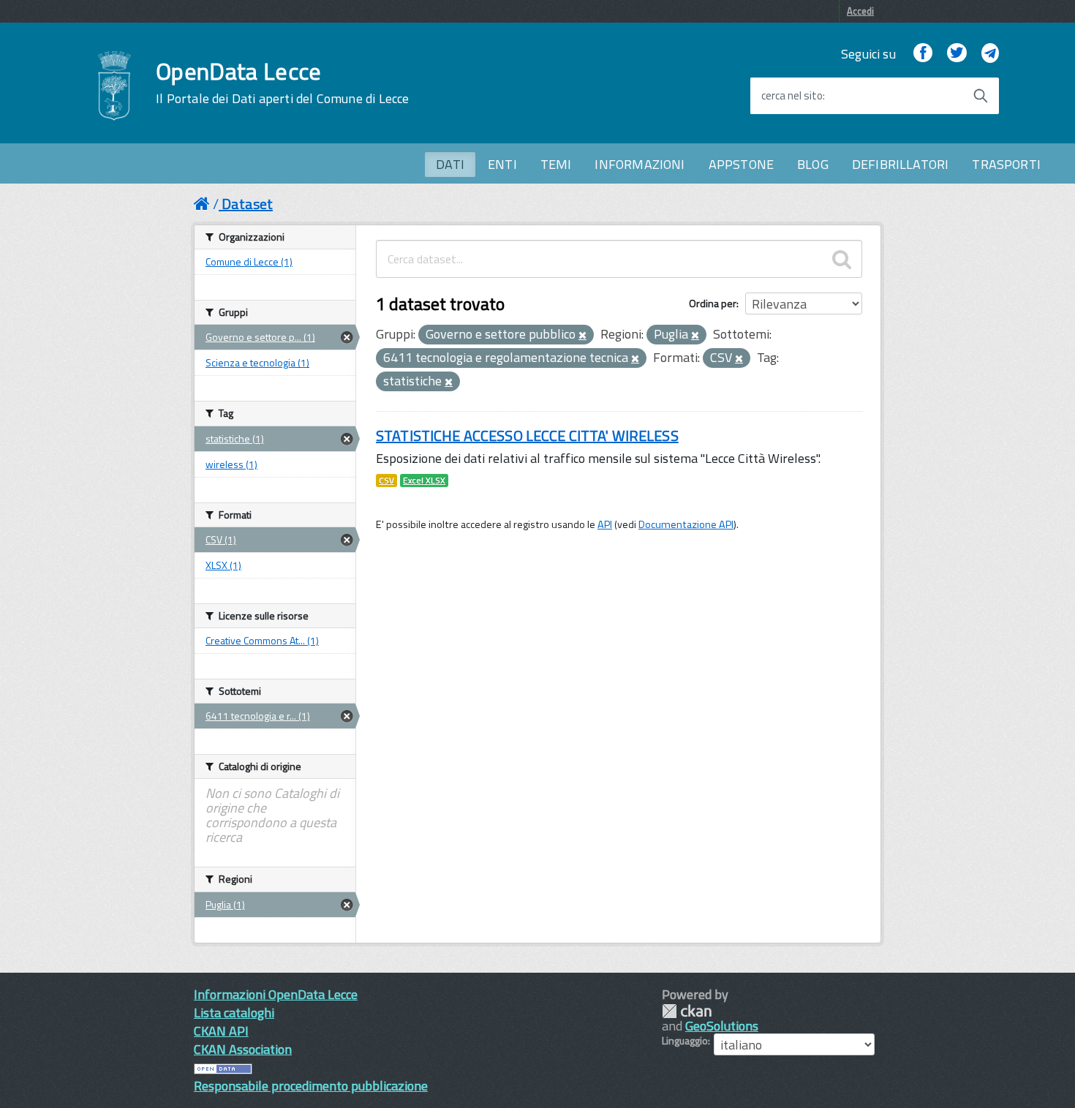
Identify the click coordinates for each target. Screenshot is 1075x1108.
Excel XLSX (424, 480)
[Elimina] (582, 336)
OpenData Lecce (282, 82)
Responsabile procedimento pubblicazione (311, 1086)
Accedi (860, 11)
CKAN (687, 1011)
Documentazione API (685, 524)
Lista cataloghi (234, 1012)
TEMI (556, 164)
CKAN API (221, 1031)
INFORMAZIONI (639, 164)
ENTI (502, 164)
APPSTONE (741, 164)
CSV (386, 480)
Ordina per (712, 303)
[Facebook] (922, 54)
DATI (450, 164)
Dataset (247, 203)
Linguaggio (685, 1040)
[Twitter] (956, 54)
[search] (841, 259)
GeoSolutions (721, 1026)
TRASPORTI (1006, 164)
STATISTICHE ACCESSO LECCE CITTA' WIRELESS (527, 435)
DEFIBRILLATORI (900, 164)
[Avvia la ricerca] (980, 96)
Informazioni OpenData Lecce (276, 994)
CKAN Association (243, 1049)
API (604, 524)
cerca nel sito (792, 95)
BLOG (813, 164)
